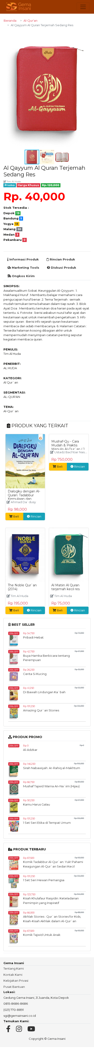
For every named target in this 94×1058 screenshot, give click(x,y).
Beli (16, 516)
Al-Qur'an (30, 20)
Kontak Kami (12, 974)
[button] (86, 35)
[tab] (23, 259)
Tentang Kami (13, 968)
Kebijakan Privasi (15, 980)
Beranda (10, 20)
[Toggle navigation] (83, 6)
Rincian (35, 516)
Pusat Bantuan (14, 986)
